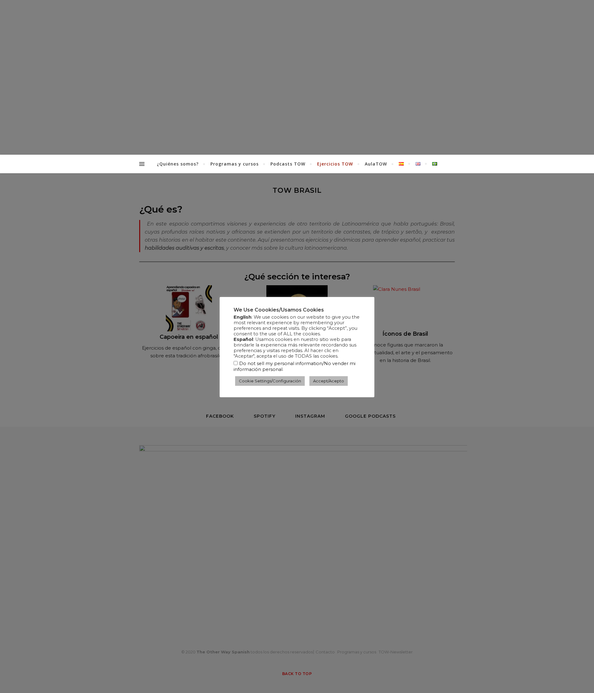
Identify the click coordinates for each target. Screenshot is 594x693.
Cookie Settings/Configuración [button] (270, 380)
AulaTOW (376, 164)
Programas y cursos (234, 164)
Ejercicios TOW (335, 164)
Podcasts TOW (287, 164)
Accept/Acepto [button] (328, 380)
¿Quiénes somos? (178, 164)
